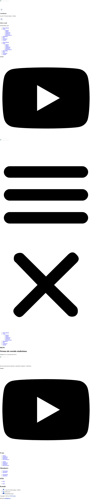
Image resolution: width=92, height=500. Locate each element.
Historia (7, 30)
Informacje (5, 472)
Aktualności (5, 36)
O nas (4, 29)
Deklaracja (7, 33)
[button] (46, 239)
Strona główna (6, 27)
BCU (4, 37)
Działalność (7, 32)
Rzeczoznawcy (8, 35)
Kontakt (4, 40)
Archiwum (5, 38)
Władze (7, 31)
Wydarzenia (5, 471)
